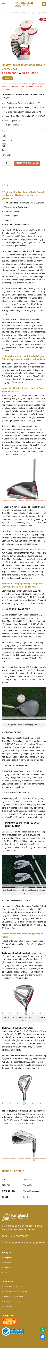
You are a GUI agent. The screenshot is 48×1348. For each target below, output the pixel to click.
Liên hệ (6, 1273)
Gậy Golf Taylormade (31, 1191)
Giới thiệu (7, 1262)
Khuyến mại (8, 1268)
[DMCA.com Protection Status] (9, 1321)
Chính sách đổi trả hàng (13, 1287)
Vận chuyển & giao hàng (13, 1296)
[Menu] (3, 4)
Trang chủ (5, 13)
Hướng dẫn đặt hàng (12, 1301)
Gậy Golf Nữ (27, 1185)
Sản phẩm (15, 13)
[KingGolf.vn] (24, 4)
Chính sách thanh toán (12, 1307)
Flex (3, 131)
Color (4, 150)
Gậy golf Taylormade (38, 13)
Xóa (44, 129)
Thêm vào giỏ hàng (27, 163)
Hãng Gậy (25, 13)
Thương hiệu (7, 140)
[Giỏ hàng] (44, 4)
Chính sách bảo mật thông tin (15, 1292)
